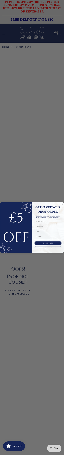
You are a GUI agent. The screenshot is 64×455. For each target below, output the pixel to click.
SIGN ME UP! (48, 243)
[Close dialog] (62, 204)
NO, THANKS (48, 248)
